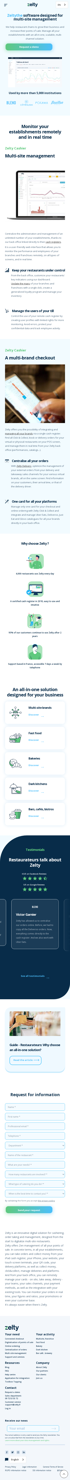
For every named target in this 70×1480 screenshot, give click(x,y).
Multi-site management (15, 1353)
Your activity (45, 1334)
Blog (7, 1367)
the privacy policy (46, 1200)
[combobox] (62, 4)
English (15, 1459)
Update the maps (20, 283)
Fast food (40, 1342)
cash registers (53, 241)
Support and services (15, 1357)
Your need (12, 1334)
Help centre (10, 1374)
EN (59, 4)
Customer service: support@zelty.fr (13, 1403)
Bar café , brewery (44, 1353)
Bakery (39, 1346)
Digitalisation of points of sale (19, 1342)
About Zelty (41, 1367)
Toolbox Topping (13, 1381)
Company (42, 1363)
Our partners (42, 1371)
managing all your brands (19, 433)
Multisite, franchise (45, 1339)
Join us (39, 1378)
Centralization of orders (16, 1349)
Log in (8, 1408)
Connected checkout (14, 1339)
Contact (11, 1388)
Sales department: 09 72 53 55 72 (13, 1397)
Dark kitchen (42, 1349)
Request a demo (29, 46)
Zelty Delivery (24, 466)
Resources (12, 1363)
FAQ (7, 1371)
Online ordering (12, 1346)
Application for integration (17, 1378)
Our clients (41, 1374)
